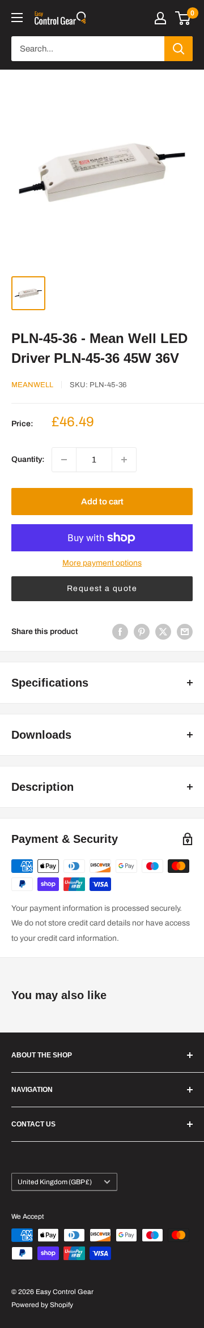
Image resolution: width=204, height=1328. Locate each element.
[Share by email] (185, 632)
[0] (183, 18)
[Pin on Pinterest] (142, 632)
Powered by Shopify (42, 1305)
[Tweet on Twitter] (163, 632)
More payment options (102, 563)
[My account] (160, 18)
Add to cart (102, 501)
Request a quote (102, 588)
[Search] (178, 48)
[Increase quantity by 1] (124, 460)
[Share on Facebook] (120, 632)
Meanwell (32, 385)
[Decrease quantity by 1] (64, 460)
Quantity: (28, 459)
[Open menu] (17, 17)
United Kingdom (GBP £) (55, 1182)
